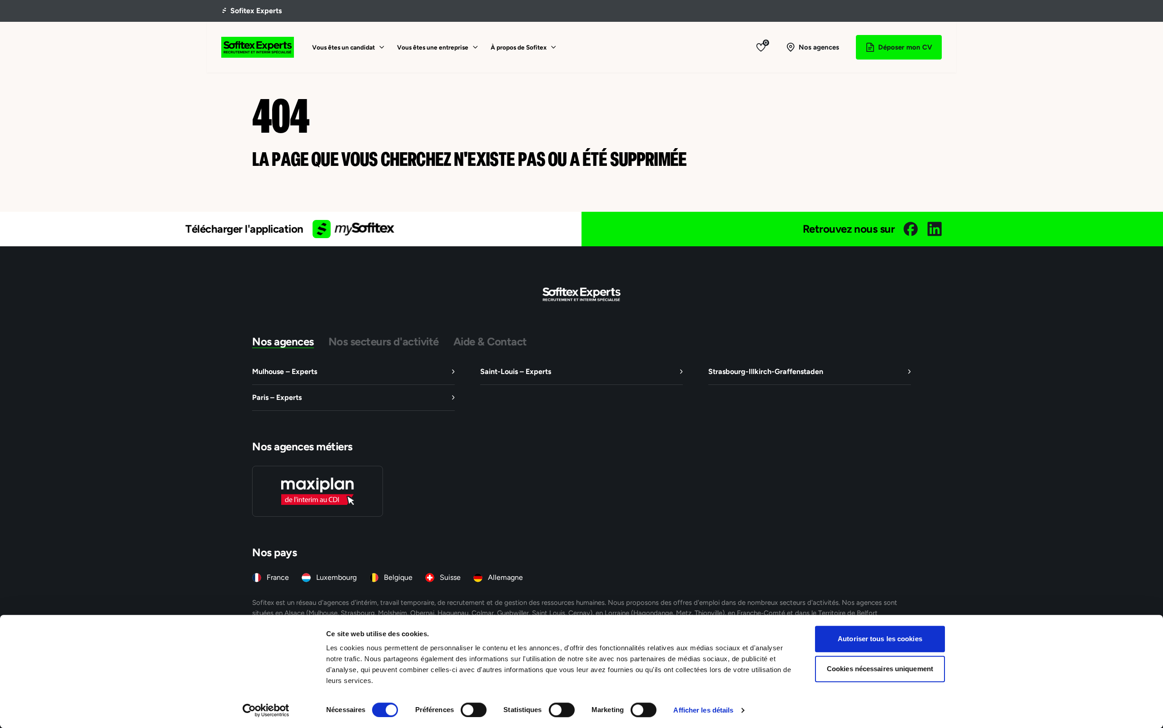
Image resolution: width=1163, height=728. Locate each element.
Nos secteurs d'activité (383, 341)
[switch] (474, 710)
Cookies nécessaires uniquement (880, 669)
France (278, 577)
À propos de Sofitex (519, 47)
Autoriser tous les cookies (880, 639)
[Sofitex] (257, 47)
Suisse (450, 577)
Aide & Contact (490, 341)
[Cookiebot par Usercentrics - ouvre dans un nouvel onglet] (266, 710)
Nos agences (283, 341)
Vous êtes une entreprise (432, 47)
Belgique (398, 577)
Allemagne (505, 577)
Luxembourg (336, 577)
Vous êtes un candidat (343, 47)
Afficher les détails (703, 710)
